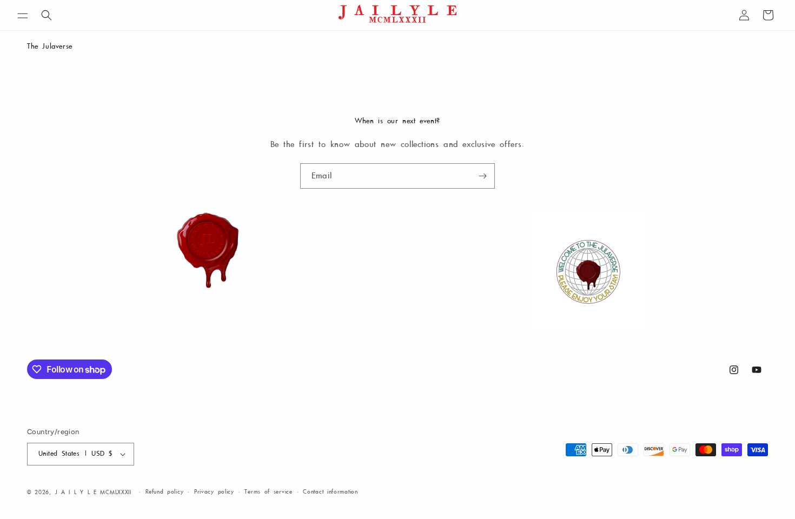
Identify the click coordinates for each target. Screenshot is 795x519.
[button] (23, 18)
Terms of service (268, 491)
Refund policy (164, 491)
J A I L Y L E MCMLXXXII (93, 492)
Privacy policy (214, 491)
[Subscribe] (482, 176)
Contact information (330, 491)
